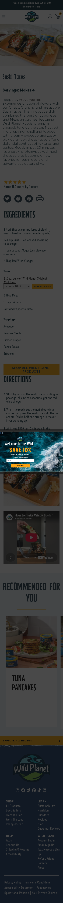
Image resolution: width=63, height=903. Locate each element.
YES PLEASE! (20, 465)
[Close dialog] (1, 433)
